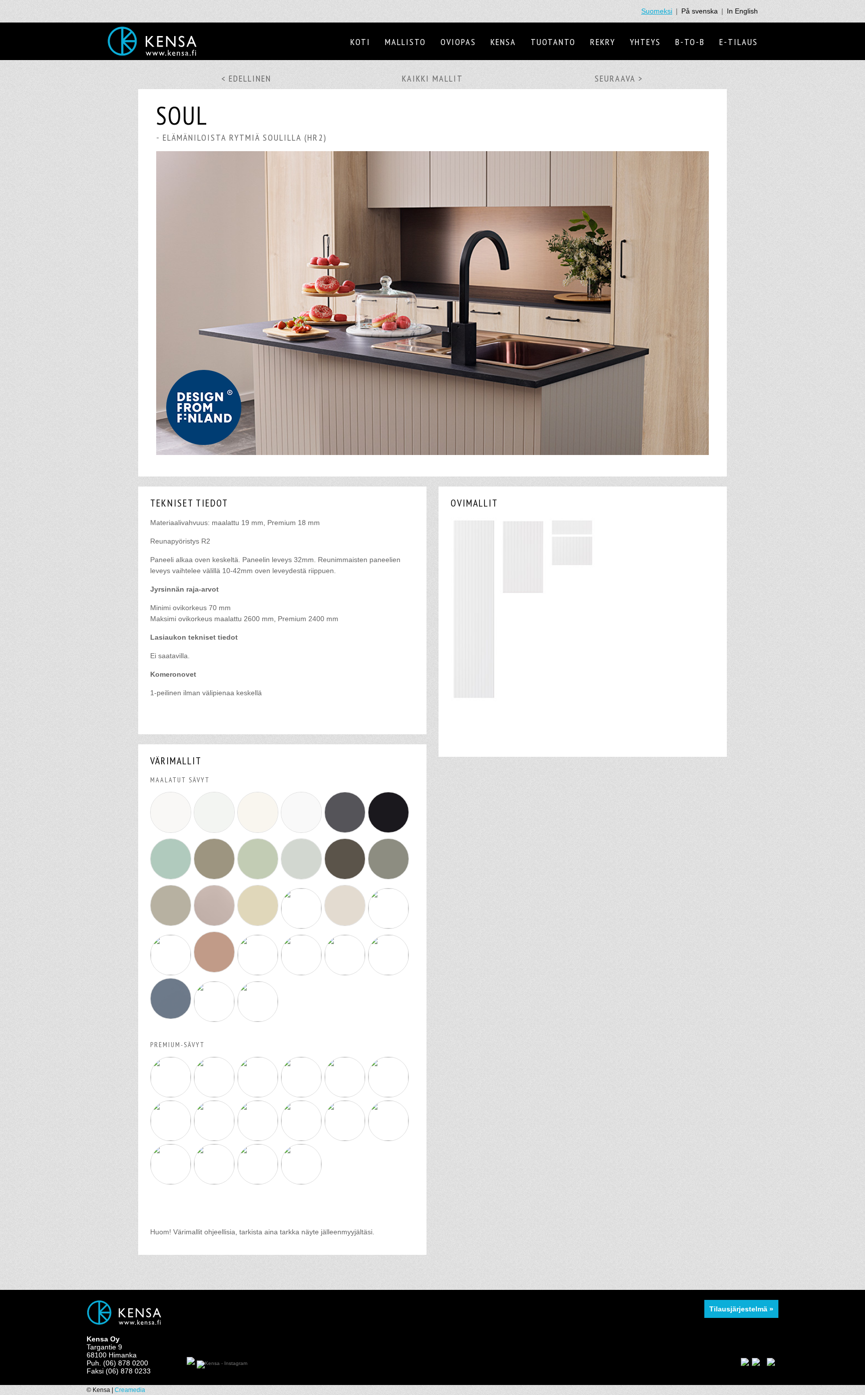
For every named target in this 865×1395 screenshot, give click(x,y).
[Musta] (259, 1095)
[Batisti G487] (259, 1019)
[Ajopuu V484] (259, 926)
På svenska (699, 11)
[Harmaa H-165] (302, 879)
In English (742, 11)
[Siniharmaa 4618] (172, 1019)
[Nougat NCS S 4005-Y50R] (215, 926)
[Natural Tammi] (302, 1182)
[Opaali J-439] (172, 879)
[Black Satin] (346, 1138)
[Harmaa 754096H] (215, 833)
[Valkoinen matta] (346, 1095)
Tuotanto (553, 42)
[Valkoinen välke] (172, 1095)
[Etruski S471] (215, 1019)
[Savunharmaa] (389, 1095)
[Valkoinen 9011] (172, 833)
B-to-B (690, 42)
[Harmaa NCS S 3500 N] (172, 926)
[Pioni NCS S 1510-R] (172, 973)
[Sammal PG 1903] (259, 879)
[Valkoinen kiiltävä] (302, 1138)
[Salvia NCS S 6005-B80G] (389, 926)
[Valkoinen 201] (302, 833)
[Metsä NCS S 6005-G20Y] (259, 973)
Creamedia (130, 1389)
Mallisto (405, 42)
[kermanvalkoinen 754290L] (259, 833)
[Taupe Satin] (172, 1182)
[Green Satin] (215, 1182)
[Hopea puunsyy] (259, 1138)
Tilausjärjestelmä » (741, 1309)
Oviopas (458, 42)
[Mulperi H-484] (346, 926)
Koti (360, 42)
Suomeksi (656, 11)
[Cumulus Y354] (346, 973)
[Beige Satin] (259, 1182)
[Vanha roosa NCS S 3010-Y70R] (215, 973)
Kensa (503, 42)
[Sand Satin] (389, 1138)
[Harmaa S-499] (346, 833)
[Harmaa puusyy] (215, 1138)
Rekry (602, 42)
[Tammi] (172, 1138)
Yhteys (645, 42)
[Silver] (302, 1095)
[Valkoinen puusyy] (215, 1095)
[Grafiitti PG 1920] (346, 879)
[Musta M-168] (389, 833)
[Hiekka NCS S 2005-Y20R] (389, 973)
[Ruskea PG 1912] (215, 879)
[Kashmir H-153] (302, 926)
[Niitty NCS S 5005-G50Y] (302, 973)
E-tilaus (738, 42)
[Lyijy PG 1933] (389, 879)
